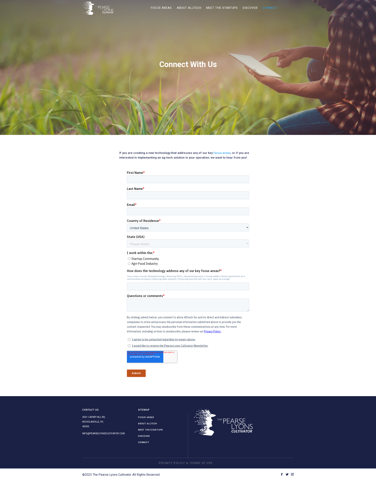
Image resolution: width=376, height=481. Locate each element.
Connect (270, 8)
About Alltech (189, 8)
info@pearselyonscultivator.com (103, 433)
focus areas (221, 153)
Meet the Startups (222, 8)
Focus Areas (161, 8)
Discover (250, 8)
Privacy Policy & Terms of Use (186, 463)
